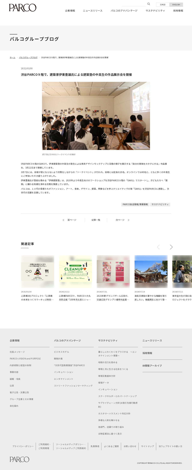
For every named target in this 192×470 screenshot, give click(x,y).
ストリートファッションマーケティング (73, 386)
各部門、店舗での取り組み (111, 427)
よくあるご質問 (111, 446)
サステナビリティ (155, 10)
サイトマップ (147, 446)
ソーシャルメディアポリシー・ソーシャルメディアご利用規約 (71, 446)
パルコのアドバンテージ (124, 10)
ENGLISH (176, 4)
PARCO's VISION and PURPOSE (25, 358)
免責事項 (95, 446)
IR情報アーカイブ (152, 365)
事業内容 (14, 372)
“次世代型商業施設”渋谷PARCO (69, 365)
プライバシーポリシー (23, 446)
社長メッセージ (17, 352)
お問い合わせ (130, 446)
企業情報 (70, 10)
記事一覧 (96, 220)
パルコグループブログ (28, 57)
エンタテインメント (63, 379)
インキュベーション (63, 372)
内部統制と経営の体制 (20, 365)
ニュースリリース (92, 10)
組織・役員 (15, 379)
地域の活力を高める (108, 362)
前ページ (72, 220)
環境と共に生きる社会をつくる (113, 369)
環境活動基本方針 (106, 376)
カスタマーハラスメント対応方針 (114, 413)
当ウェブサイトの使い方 (170, 446)
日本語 (163, 4)
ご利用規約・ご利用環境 (44, 446)
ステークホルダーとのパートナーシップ (117, 396)
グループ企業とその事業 (21, 399)
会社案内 (14, 406)
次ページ (120, 220)
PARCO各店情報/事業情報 (135, 204)
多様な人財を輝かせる (109, 420)
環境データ (103, 383)
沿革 (12, 386)
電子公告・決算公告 (19, 392)
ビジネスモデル (61, 352)
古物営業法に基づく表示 (110, 434)
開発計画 (58, 358)
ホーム (12, 57)
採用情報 (178, 10)
